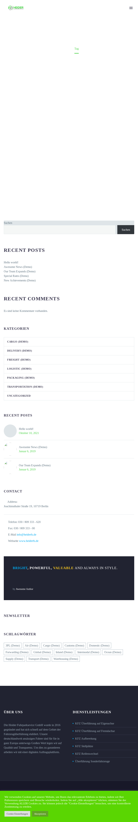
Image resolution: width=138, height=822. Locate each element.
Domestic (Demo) (99, 645)
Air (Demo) (31, 645)
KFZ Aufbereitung (85, 738)
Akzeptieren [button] (40, 813)
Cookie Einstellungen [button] (17, 813)
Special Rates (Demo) (16, 275)
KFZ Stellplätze (84, 746)
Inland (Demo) (64, 652)
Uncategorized (19, 395)
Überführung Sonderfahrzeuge (92, 761)
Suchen (8, 222)
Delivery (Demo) (19, 350)
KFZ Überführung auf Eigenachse (94, 723)
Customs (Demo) (74, 645)
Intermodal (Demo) (88, 652)
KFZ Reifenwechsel (86, 753)
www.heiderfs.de (28, 540)
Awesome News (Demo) (18, 266)
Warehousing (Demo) (66, 658)
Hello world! (11, 262)
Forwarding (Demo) (17, 652)
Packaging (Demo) (21, 377)
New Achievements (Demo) (20, 280)
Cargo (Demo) (17, 341)
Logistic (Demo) (19, 368)
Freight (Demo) (19, 359)
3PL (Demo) (13, 645)
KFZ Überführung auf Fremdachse (95, 731)
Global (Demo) (42, 652)
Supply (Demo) (14, 658)
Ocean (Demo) (112, 652)
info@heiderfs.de (26, 534)
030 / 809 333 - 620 (29, 521)
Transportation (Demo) (25, 386)
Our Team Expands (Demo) (19, 271)
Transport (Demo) (38, 658)
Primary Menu (131, 8)
